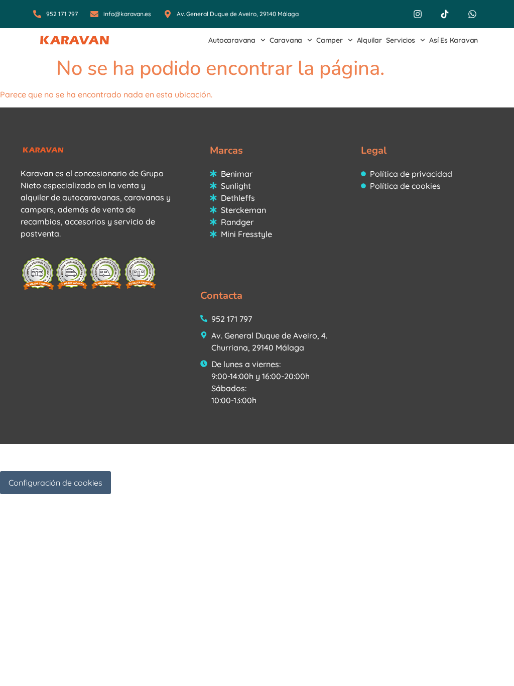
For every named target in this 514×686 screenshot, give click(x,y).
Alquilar (369, 40)
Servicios (400, 40)
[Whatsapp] (472, 14)
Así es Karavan (453, 40)
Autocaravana (231, 40)
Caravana (286, 40)
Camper (329, 40)
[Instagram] (418, 14)
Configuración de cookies (55, 483)
